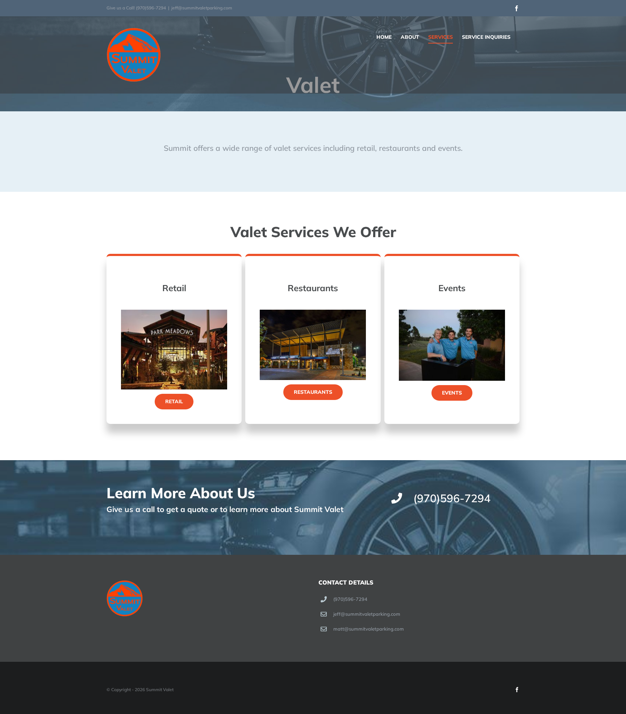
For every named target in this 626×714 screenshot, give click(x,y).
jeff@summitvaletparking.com (201, 8)
